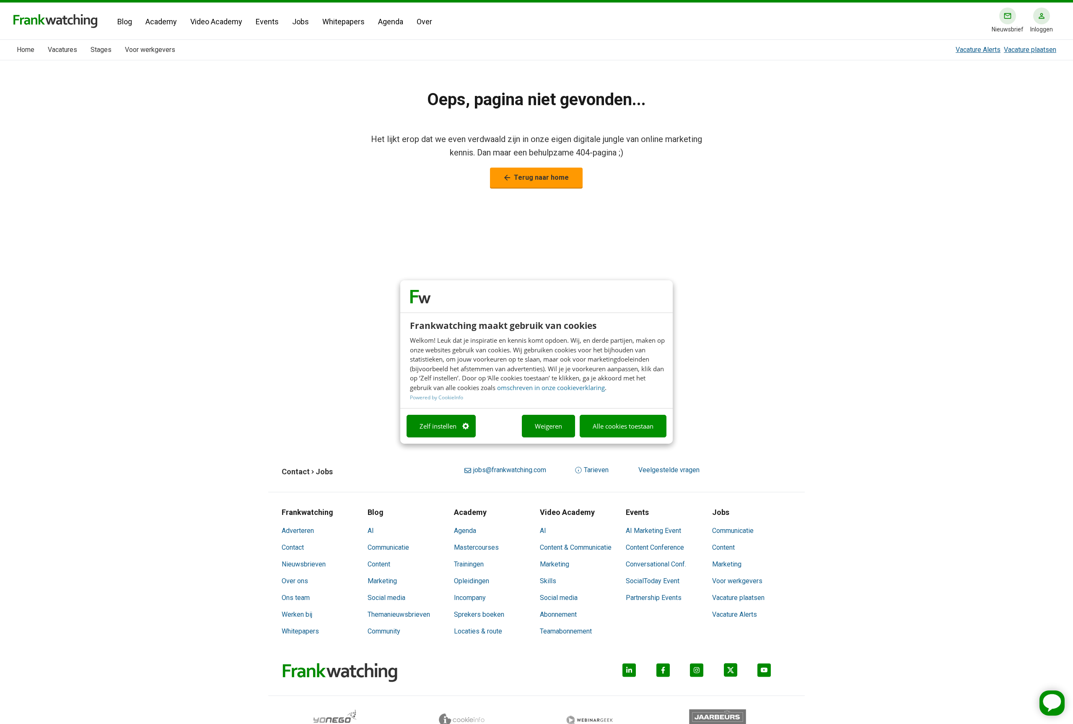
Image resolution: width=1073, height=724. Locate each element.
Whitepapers (343, 21)
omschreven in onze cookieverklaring (551, 387)
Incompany (470, 598)
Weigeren (548, 426)
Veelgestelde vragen (669, 470)
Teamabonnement (566, 631)
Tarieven (596, 470)
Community (384, 631)
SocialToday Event (652, 581)
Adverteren (298, 531)
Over (424, 21)
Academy (161, 21)
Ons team (296, 598)
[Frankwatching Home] (55, 21)
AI (371, 531)
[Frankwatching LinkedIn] (639, 672)
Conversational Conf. (656, 564)
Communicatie (388, 547)
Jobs (300, 21)
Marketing (382, 581)
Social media (386, 598)
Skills (548, 581)
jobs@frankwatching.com (509, 470)
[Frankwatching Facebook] (673, 672)
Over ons (295, 581)
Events (267, 21)
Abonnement (558, 614)
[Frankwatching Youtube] (774, 672)
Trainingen (469, 564)
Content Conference (655, 547)
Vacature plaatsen (1030, 50)
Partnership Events (654, 598)
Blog (124, 21)
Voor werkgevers (150, 50)
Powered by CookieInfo (436, 397)
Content (379, 564)
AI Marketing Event (653, 531)
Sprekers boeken (479, 614)
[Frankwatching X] (741, 672)
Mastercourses (476, 547)
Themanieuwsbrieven (399, 614)
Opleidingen (471, 581)
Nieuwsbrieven (304, 564)
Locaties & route (478, 631)
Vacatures (62, 50)
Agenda (390, 21)
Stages (101, 50)
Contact (293, 547)
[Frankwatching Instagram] (707, 672)
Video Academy (216, 21)
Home (25, 50)
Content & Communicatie (576, 547)
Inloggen (1041, 29)
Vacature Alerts (978, 50)
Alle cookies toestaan (623, 426)
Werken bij (297, 614)
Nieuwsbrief (1008, 29)
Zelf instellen (438, 426)
